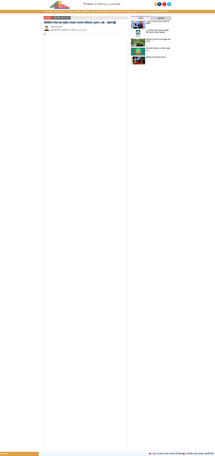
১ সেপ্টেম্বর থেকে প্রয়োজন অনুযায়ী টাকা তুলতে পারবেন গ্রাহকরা (157, 31)
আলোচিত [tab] (161, 18)
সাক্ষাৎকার (119, 11)
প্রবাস (93, 11)
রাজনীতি (78, 11)
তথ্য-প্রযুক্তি (128, 11)
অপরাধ (112, 11)
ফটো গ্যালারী (162, 11)
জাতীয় (51, 11)
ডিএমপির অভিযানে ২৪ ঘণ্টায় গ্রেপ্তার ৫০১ (158, 49)
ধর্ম (139, 11)
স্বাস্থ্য (134, 11)
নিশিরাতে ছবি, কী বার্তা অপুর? (156, 57)
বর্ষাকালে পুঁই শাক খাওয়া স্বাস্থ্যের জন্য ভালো (158, 40)
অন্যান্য (143, 11)
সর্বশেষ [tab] (140, 18)
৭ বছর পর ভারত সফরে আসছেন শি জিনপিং (157, 22)
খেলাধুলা (100, 11)
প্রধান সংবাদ (65, 18)
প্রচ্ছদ (46, 11)
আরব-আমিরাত (60, 11)
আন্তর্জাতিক (85, 11)
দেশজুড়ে (70, 11)
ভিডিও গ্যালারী (151, 11)
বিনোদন (106, 11)
